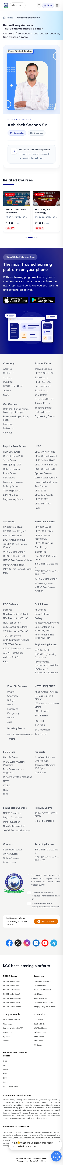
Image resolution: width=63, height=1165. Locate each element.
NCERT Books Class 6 (11, 981)
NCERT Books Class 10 (12, 998)
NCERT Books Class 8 (11, 990)
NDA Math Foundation (14, 826)
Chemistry (12, 696)
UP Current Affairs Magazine (17, 777)
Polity (10, 704)
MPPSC (6, 1069)
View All (7, 432)
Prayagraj (8, 424)
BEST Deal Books (40, 1028)
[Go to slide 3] (33, 237)
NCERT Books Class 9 (11, 994)
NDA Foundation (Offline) (15, 618)
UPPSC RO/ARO (43, 527)
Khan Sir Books (10, 757)
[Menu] (57, 5)
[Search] (39, 5)
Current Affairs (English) (46, 482)
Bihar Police (40, 551)
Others (6, 1041)
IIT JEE (6, 785)
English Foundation (12, 817)
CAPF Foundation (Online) (16, 640)
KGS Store (40, 772)
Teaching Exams (43, 407)
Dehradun (8, 428)
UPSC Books (38, 1020)
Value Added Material (42, 990)
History (11, 717)
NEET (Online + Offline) (46, 691)
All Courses (40, 609)
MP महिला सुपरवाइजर (44, 583)
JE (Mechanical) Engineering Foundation (47, 663)
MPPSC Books (39, 1036)
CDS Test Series (12, 635)
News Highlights (40, 998)
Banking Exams (42, 412)
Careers (7, 377)
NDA (5, 790)
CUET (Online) (42, 711)
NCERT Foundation (12, 813)
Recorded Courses (12, 849)
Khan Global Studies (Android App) (45, 759)
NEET (6, 781)
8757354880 (48, 921)
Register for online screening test (44, 629)
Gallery (7, 390)
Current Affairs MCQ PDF (43, 1002)
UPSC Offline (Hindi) (45, 460)
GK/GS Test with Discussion (17, 830)
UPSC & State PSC (44, 373)
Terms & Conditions (38, 1161)
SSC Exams (41, 394)
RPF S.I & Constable (45, 821)
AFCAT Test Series (13, 653)
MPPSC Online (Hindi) (14, 564)
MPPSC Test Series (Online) (17, 569)
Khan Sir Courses (43, 369)
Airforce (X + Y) (11, 657)
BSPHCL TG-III (42, 650)
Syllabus (6, 1036)
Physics (10, 691)
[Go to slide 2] (29, 237)
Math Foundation (11, 822)
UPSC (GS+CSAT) (44, 495)
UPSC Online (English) (46, 456)
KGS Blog (8, 382)
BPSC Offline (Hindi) (13, 535)
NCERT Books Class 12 (12, 1007)
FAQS (6, 394)
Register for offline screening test (44, 636)
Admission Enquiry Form (47, 622)
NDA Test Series (11, 622)
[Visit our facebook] (9, 942)
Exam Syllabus (42, 614)
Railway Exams (42, 403)
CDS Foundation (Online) (15, 631)
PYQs (37, 508)
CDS (5, 794)
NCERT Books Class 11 (11, 1002)
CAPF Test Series (12, 644)
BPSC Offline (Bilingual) (14, 540)
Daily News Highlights (42, 981)
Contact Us (8, 373)
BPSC (5, 1065)
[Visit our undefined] (18, 942)
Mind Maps (38, 994)
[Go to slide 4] (36, 237)
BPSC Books (38, 1041)
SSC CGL (39, 721)
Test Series (41, 486)
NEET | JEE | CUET (44, 382)
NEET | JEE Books (40, 1024)
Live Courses (9, 862)
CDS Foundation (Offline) (15, 627)
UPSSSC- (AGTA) (44, 543)
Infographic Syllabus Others (44, 1007)
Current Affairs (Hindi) (46, 477)
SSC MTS (40, 725)
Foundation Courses (44, 399)
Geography (13, 713)
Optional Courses (43, 473)
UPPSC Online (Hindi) (14, 551)
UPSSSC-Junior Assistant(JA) (43, 537)
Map (9, 722)
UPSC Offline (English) (46, 464)
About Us (7, 369)
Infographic (7, 1032)
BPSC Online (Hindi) (13, 527)
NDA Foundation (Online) (15, 614)
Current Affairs (40, 985)
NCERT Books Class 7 (11, 985)
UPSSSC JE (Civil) (44, 531)
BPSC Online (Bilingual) (14, 531)
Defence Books (40, 1032)
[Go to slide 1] (26, 237)
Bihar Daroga (41, 547)
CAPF (5, 1082)
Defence (7, 609)
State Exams (41, 377)
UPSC (5, 1061)
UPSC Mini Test (43, 503)
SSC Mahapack (42, 729)
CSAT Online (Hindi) (45, 469)
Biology (11, 700)
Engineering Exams (45, 416)
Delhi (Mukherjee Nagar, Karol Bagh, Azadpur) (16, 411)
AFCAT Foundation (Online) (17, 648)
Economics (12, 709)
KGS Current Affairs (13, 386)
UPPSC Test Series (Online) (17, 560)
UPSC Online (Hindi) (45, 452)
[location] (28, 875)
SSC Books (38, 1045)
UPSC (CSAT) (41, 499)
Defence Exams (43, 386)
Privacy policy (23, 1161)
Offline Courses (11, 858)
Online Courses (10, 854)
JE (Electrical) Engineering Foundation (47, 671)
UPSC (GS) (40, 490)
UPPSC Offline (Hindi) (14, 556)
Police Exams (41, 390)
